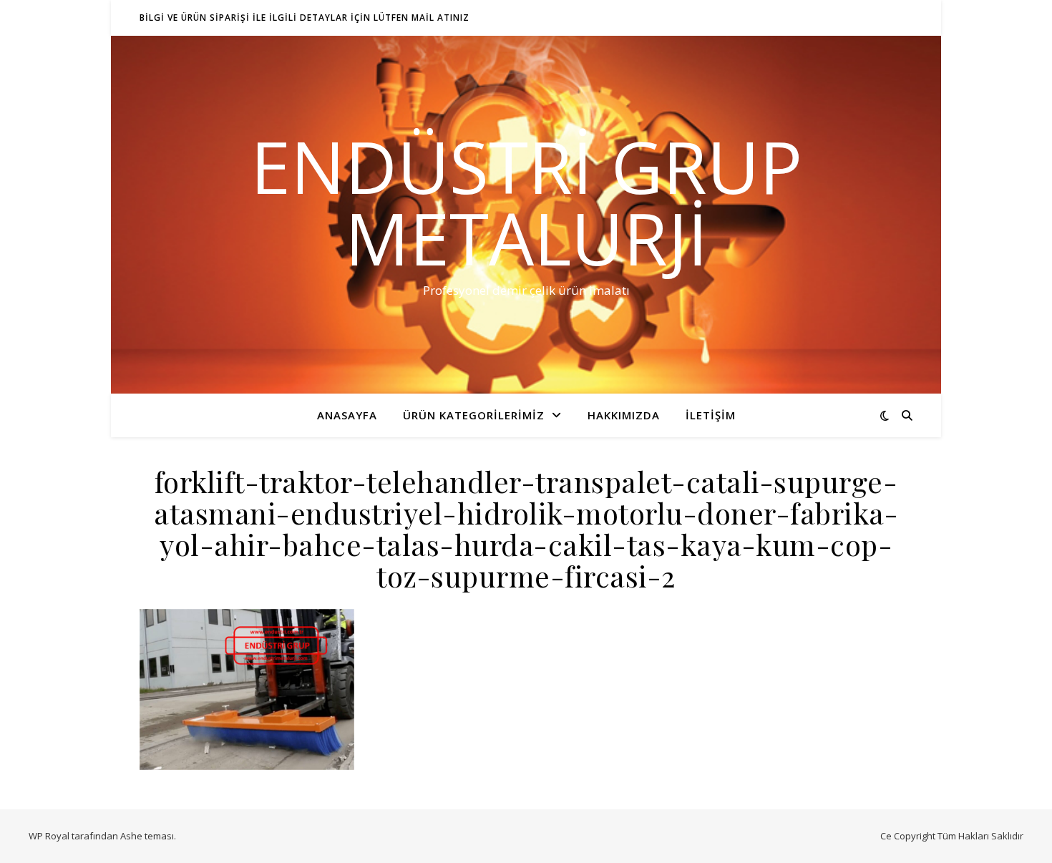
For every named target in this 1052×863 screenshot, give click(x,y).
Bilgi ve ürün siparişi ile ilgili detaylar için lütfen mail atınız (304, 17)
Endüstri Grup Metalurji (526, 201)
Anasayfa (347, 415)
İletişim (711, 415)
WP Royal (49, 835)
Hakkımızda (624, 415)
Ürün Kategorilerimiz (474, 415)
